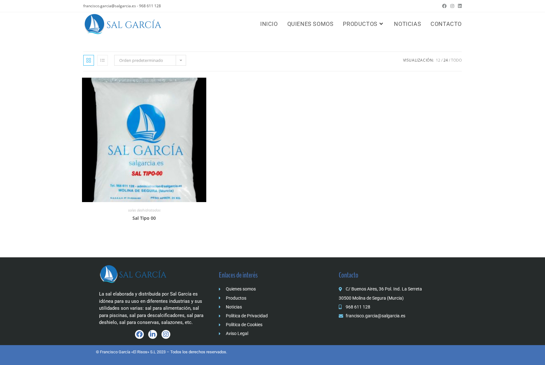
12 (438, 60)
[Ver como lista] (102, 60)
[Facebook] (139, 334)
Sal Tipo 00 (144, 218)
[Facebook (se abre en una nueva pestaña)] (444, 6)
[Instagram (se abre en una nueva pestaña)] (452, 6)
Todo (456, 60)
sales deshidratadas (144, 210)
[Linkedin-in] (152, 334)
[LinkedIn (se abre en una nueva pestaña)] (459, 6)
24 (445, 60)
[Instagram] (165, 334)
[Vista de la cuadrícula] (88, 60)
